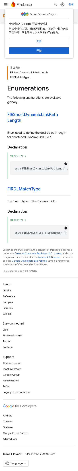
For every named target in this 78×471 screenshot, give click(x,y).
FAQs (6, 386)
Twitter (7, 341)
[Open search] (55, 4)
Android (7, 415)
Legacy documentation (16, 392)
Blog (5, 329)
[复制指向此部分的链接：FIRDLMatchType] (44, 189)
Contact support (12, 363)
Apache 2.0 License (48, 257)
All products (10, 439)
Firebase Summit (12, 335)
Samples (8, 302)
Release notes (11, 380)
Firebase (8, 427)
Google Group (11, 374)
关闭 (39, 41)
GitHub (7, 313)
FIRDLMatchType (24, 189)
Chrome (7, 421)
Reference (9, 296)
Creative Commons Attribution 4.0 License (38, 253)
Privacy (17, 453)
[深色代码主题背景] (66, 164)
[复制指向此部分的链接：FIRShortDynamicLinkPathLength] (24, 121)
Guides (7, 290)
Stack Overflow (12, 368)
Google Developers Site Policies (29, 260)
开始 (39, 50)
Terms (6, 453)
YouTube (8, 347)
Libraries (8, 308)
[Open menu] (5, 4)
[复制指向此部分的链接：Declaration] (30, 147)
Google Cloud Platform (16, 433)
